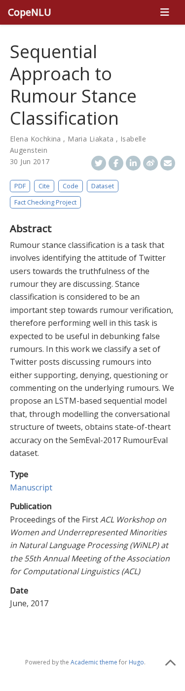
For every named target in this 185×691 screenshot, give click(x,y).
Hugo (136, 662)
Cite (44, 185)
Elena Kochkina (35, 138)
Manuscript (31, 487)
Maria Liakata (90, 138)
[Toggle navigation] (164, 12)
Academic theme (94, 662)
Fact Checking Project (45, 202)
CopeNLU (29, 12)
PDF (20, 185)
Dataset (102, 185)
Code (70, 185)
